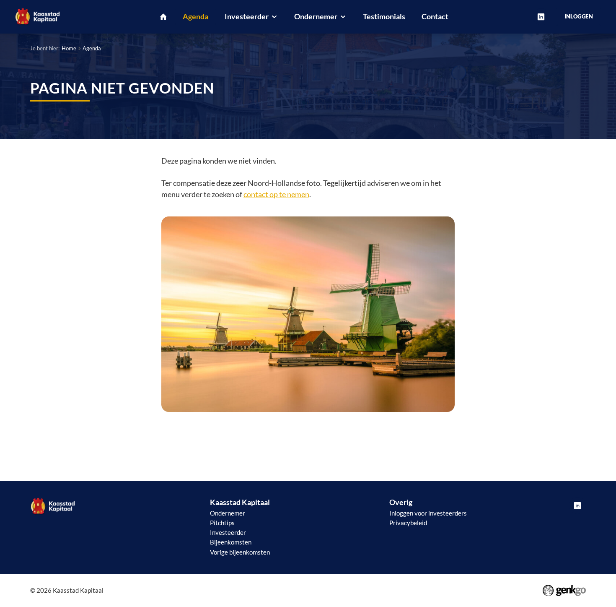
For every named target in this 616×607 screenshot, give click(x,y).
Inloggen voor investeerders (428, 513)
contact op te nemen (276, 194)
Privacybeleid (408, 522)
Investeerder (228, 532)
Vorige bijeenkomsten (240, 552)
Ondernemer (227, 513)
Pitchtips (222, 522)
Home (69, 48)
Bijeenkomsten (230, 542)
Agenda (92, 48)
